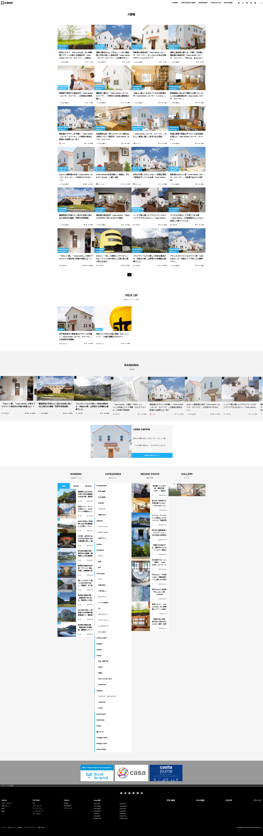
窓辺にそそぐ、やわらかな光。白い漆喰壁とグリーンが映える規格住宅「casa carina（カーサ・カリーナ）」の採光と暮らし (75, 55)
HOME (175, 3)
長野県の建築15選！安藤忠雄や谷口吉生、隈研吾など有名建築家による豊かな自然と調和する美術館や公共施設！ (85, 597)
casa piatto (97, 816)
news (99, 726)
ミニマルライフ (103, 626)
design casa (102, 743)
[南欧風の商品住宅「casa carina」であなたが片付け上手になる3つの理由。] (113, 200)
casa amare (97, 806)
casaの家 (97, 800)
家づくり (99, 329)
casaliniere (137, 86)
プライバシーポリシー (30, 827)
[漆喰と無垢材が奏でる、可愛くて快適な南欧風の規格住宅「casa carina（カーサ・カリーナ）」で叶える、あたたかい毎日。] (186, 37)
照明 (99, 561)
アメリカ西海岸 (103, 602)
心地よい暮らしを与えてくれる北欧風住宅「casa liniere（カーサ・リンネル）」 (150, 94)
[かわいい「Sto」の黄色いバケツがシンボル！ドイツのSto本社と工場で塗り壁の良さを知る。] (113, 240)
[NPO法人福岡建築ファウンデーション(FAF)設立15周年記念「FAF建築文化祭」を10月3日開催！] (141, 534)
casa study (101, 749)
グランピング (102, 614)
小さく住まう (102, 632)
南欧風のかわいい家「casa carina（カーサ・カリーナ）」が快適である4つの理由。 (187, 177)
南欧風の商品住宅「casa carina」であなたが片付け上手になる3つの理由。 (113, 216)
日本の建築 (62, 208)
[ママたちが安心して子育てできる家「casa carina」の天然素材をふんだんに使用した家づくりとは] (186, 200)
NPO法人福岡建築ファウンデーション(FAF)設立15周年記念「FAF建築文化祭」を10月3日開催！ (159, 532)
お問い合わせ (41, 827)
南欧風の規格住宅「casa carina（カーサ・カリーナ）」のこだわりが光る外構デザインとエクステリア (149, 55)
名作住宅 (101, 503)
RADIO (100, 708)
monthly (88, 486)
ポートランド (102, 597)
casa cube (97, 803)
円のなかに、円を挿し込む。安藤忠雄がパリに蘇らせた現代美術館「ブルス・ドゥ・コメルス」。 (159, 577)
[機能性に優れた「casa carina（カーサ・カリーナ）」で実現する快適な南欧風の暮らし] (113, 77)
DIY (99, 608)
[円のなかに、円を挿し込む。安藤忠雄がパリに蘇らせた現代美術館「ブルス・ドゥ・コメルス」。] (141, 579)
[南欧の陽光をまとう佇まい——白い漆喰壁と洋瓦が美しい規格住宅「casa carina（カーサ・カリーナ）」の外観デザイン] (113, 37)
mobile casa (123, 818)
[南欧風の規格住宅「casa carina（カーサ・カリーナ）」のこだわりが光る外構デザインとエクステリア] (150, 37)
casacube (100, 249)
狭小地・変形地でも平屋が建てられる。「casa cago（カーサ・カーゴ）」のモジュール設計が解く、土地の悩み (159, 503)
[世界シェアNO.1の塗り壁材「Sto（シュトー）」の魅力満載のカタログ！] (113, 318)
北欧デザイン (102, 538)
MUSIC (99, 644)
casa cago (123, 813)
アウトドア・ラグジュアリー (107, 696)
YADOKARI (102, 702)
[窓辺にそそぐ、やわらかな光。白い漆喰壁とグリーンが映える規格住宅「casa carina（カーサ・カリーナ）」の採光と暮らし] (76, 37)
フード (100, 579)
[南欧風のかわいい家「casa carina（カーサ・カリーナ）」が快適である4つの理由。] (186, 159)
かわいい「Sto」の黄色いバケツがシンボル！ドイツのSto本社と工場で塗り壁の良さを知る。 (112, 258)
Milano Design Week (105, 679)
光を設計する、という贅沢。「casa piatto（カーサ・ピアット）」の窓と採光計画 (159, 562)
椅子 (99, 567)
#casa (248, 827)
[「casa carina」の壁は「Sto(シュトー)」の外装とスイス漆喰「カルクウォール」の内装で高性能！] (129, 388)
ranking (131, 366)
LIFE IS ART (102, 638)
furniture (100, 550)
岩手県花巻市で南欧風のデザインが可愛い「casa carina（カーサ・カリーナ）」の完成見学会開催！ (76, 336)
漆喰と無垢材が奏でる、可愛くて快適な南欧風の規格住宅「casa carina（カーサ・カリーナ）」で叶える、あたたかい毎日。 (186, 55)
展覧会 (100, 673)
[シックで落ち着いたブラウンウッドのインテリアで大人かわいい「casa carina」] (150, 200)
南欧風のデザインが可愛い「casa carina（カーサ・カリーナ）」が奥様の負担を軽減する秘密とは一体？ (76, 136)
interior (203, 3)
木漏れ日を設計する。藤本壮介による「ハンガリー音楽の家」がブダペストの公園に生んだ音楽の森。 (159, 547)
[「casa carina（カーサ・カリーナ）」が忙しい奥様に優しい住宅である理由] (150, 118)
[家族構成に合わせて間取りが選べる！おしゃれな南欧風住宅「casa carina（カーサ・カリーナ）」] (186, 77)
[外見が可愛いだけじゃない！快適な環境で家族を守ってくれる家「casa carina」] (150, 159)
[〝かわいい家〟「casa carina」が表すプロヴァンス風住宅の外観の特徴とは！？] (76, 240)
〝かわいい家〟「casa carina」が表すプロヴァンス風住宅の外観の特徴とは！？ (76, 257)
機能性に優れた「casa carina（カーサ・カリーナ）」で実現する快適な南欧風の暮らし (113, 96)
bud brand (101, 714)
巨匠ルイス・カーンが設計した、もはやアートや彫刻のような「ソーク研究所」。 (85, 509)
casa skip (122, 811)
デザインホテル (103, 532)
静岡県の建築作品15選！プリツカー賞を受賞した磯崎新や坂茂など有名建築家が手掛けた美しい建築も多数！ (85, 568)
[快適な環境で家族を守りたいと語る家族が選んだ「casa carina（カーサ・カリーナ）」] (186, 118)
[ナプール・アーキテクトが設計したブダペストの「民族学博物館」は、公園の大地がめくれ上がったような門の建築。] (141, 520)
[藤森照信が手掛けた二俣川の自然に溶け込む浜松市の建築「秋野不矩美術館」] (76, 200)
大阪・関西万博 (103, 661)
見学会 (100, 667)
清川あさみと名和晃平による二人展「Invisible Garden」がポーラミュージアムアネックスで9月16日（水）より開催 (159, 592)
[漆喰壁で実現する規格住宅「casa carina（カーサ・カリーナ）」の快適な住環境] (76, 77)
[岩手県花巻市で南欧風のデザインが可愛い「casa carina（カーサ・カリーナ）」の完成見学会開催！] (76, 318)
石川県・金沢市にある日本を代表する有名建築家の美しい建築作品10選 (85, 538)
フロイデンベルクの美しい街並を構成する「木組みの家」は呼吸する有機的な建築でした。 (149, 258)
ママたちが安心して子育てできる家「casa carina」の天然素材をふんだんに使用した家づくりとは (187, 218)
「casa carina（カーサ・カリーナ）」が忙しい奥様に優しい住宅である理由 (150, 135)
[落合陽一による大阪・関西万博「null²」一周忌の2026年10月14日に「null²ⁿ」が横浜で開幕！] (141, 490)
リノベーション (103, 526)
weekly (76, 486)
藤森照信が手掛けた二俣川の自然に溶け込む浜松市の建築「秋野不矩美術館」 (75, 216)
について (152, 455)
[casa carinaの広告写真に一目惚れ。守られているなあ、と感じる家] (113, 159)
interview (100, 720)
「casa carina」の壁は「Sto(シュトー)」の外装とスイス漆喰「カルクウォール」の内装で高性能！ (129, 406)
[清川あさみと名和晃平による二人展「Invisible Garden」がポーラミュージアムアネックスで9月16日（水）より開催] (141, 594)
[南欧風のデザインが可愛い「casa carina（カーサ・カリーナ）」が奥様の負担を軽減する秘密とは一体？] (76, 118)
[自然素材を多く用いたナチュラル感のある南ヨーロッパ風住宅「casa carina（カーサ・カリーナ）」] (113, 118)
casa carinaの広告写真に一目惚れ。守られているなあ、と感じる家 (113, 175)
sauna (99, 544)
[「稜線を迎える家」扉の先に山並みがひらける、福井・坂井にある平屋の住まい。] (141, 623)
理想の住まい (102, 515)
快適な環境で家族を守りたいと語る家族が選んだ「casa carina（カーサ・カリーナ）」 (187, 136)
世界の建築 (101, 491)
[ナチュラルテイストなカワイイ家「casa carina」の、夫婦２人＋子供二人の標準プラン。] (186, 240)
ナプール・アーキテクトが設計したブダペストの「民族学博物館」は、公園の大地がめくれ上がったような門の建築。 (159, 518)
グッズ (100, 556)
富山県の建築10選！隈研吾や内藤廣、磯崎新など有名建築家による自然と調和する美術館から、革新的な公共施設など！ (85, 553)
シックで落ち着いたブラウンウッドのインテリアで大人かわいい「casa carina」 (150, 216)
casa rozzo (123, 816)
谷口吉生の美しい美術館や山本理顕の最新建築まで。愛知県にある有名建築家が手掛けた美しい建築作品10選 (85, 612)
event (61, 329)
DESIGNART (102, 684)
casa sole (123, 803)
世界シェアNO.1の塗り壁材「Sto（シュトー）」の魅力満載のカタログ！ (112, 335)
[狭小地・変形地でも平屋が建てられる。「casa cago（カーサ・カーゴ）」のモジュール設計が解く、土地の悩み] (141, 505)
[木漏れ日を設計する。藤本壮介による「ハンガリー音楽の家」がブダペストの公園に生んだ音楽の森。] (141, 549)
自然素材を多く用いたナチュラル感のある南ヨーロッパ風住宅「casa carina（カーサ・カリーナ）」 (113, 136)
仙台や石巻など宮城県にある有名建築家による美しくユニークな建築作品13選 (85, 523)
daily (64, 486)
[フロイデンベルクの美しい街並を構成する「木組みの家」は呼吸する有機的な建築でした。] (150, 240)
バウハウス (101, 509)
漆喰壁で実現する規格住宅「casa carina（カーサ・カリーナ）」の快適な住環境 (76, 94)
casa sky (96, 813)
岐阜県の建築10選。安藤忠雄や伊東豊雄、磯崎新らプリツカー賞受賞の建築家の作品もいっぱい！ (85, 627)
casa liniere (97, 808)
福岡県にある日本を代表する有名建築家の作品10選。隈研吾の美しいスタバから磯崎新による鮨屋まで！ (85, 494)
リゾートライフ (103, 620)
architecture (188, 3)
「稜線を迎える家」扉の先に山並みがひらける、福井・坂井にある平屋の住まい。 (159, 621)
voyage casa (102, 738)
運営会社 (19, 827)
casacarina (63, 46)
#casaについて (12, 827)
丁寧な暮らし (102, 591)
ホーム (4, 827)
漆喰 (132, 14)
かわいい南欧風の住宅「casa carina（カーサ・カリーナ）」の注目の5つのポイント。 (76, 177)
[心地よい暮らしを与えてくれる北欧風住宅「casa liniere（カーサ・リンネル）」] (150, 77)
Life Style (216, 3)
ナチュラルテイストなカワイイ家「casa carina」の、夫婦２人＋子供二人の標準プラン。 (186, 258)
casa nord (123, 808)
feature (228, 3)
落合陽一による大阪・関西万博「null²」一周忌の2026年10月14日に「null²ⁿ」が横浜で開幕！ (159, 488)
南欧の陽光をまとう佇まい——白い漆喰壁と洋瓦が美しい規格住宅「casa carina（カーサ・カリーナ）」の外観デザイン (113, 55)
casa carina (141, 429)
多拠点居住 (101, 585)
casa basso (97, 811)
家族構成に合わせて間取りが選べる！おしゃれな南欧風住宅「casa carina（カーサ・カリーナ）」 (187, 96)
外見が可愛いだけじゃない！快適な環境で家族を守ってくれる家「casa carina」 (150, 175)
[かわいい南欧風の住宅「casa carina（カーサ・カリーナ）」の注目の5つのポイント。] (76, 159)
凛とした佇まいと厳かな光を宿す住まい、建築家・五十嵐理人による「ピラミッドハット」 (85, 583)
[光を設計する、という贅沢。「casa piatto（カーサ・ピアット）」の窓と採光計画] (141, 564)
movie (99, 650)
